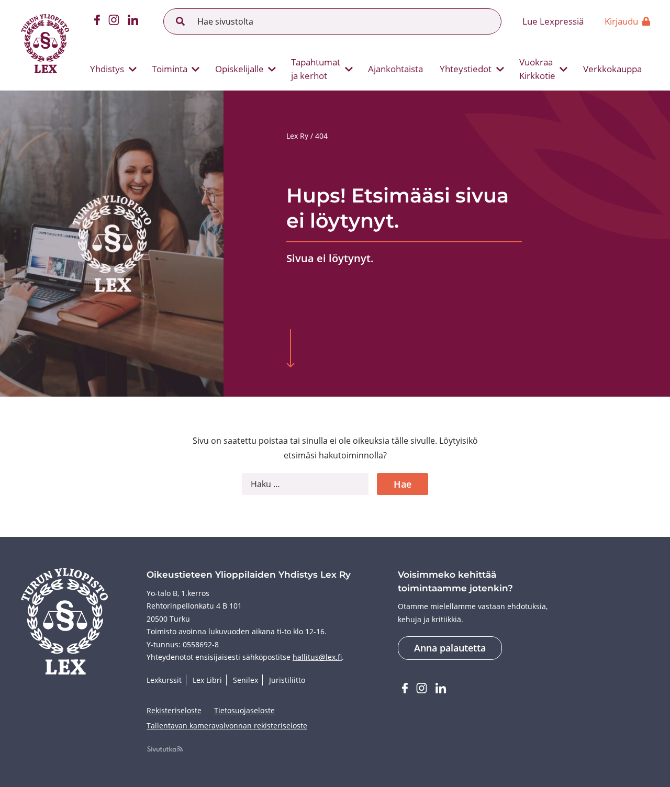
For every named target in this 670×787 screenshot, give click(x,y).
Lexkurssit (164, 680)
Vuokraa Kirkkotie (537, 69)
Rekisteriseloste (174, 710)
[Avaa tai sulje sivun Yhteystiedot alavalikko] (500, 69)
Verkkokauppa (612, 69)
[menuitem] (109, 69)
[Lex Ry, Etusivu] (45, 45)
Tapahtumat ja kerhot (315, 69)
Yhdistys (107, 69)
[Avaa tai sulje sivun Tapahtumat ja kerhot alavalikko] (348, 69)
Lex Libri (207, 680)
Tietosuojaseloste (244, 710)
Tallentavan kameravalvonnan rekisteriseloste (227, 725)
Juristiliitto (287, 680)
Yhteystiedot (466, 69)
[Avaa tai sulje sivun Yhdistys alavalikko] (132, 69)
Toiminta (169, 69)
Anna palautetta (450, 648)
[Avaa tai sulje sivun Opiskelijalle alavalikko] (272, 69)
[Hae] (181, 21)
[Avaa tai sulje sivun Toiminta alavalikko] (196, 69)
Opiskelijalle (239, 69)
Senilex (245, 680)
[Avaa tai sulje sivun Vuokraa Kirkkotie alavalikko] (564, 69)
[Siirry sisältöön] (290, 349)
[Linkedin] (133, 21)
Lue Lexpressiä (553, 21)
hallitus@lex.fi (317, 657)
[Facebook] (97, 21)
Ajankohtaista (395, 69)
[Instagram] (114, 21)
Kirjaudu (621, 21)
